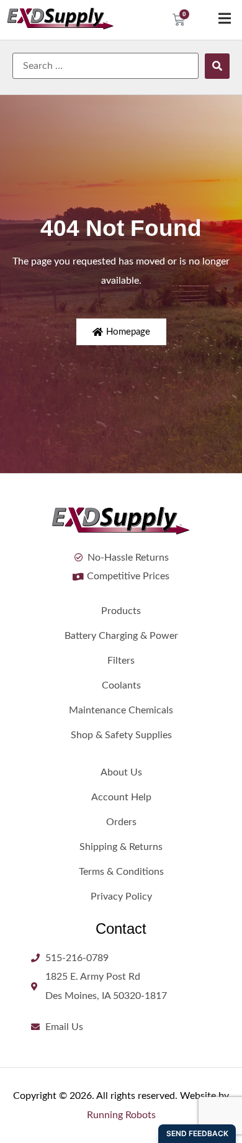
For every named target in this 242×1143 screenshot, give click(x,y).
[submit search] (217, 66)
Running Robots (121, 1115)
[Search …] (105, 66)
